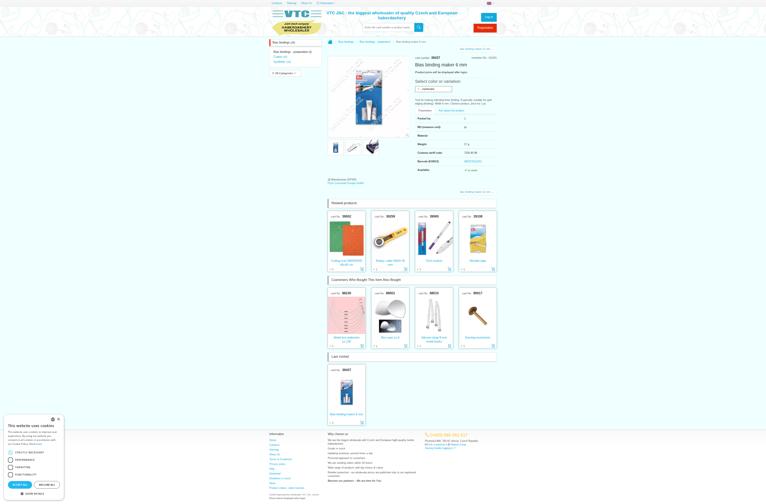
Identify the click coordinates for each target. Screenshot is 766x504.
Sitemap (291, 3)
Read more (35, 444)
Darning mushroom (477, 337)
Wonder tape (478, 260)
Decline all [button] (47, 484)
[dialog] (34, 457)
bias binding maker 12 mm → (477, 48)
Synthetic (282, 61)
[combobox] (388, 27)
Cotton (280, 56)
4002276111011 (473, 161)
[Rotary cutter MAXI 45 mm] (390, 238)
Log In (489, 17)
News (272, 483)
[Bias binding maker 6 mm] (346, 392)
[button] (34, 493)
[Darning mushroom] (478, 315)
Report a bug (458, 444)
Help (271, 468)
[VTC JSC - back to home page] (296, 22)
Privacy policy (277, 464)
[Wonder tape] (478, 238)
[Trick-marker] (434, 238)
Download (274, 473)
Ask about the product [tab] (451, 110)
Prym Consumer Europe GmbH (346, 183)
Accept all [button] (20, 484)
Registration (485, 27)
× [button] (58, 419)
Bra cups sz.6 (390, 337)
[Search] (418, 27)
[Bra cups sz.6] (390, 315)
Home (272, 440)
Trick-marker (434, 260)
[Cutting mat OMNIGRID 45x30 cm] (346, 238)
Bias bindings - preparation (292, 51)
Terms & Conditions (280, 459)
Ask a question (436, 444)
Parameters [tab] (425, 110)
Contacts (277, 3)
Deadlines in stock (280, 478)
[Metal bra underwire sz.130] (346, 315)
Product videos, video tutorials (286, 487)
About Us (306, 3)
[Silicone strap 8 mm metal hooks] (434, 315)
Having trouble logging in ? (440, 448)
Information (326, 3)
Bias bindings (283, 42)
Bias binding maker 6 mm (346, 414)
